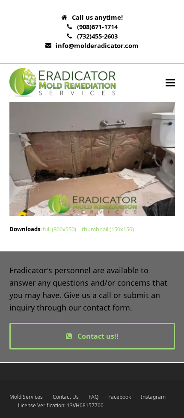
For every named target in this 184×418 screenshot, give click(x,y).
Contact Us (66, 396)
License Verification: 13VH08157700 (61, 405)
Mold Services (26, 396)
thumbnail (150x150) (108, 229)
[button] (170, 83)
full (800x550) (59, 229)
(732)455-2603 (97, 36)
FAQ (93, 396)
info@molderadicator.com (97, 45)
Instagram (153, 396)
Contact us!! (98, 336)
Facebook (119, 396)
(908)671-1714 (97, 26)
